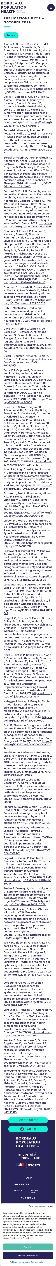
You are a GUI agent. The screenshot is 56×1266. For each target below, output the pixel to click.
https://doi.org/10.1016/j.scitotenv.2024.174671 (28, 91)
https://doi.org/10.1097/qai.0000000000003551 (28, 225)
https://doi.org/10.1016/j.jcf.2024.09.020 (28, 719)
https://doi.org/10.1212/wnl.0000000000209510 (28, 514)
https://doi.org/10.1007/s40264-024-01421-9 (28, 463)
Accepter (28, 1247)
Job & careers (28, 1120)
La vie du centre (34, 1191)
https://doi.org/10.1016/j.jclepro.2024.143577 (28, 695)
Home (28, 1178)
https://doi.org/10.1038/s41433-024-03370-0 (28, 975)
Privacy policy (38, 1262)
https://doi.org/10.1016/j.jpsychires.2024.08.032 (27, 647)
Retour (11, 35)
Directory (19, 1190)
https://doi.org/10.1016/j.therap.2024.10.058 (27, 903)
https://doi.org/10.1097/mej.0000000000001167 (28, 744)
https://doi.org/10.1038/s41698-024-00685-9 (28, 124)
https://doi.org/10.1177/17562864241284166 (27, 1064)
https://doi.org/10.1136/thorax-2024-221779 (28, 149)
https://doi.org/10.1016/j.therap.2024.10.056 (27, 348)
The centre (21, 1184)
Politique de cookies (20, 1262)
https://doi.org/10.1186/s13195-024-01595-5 (28, 610)
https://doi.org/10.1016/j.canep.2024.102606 (28, 578)
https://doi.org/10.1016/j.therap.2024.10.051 (27, 185)
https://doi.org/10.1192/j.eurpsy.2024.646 (27, 936)
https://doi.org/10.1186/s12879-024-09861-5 (28, 281)
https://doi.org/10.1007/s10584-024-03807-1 (28, 1034)
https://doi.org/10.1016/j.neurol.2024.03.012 (27, 302)
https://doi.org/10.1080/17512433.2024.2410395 (27, 1004)
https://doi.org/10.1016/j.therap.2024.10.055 (27, 773)
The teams (28, 1198)
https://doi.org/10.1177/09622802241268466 (28, 487)
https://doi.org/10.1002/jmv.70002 (28, 401)
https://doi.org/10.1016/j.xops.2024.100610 (28, 545)
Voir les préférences (28, 1255)
